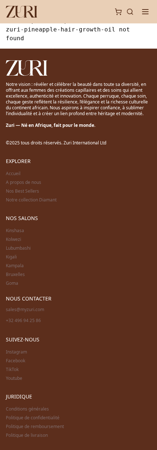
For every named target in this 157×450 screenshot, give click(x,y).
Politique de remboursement (35, 427)
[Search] (130, 11)
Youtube (14, 378)
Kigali (11, 257)
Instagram (16, 352)
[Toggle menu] (145, 12)
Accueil (13, 174)
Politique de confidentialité (33, 418)
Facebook (15, 361)
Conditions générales (27, 409)
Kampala (15, 266)
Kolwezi (13, 239)
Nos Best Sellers (22, 191)
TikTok (12, 370)
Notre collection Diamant (31, 200)
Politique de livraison (27, 435)
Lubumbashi (18, 248)
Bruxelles (15, 274)
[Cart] (118, 12)
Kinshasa (15, 231)
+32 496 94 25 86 (23, 320)
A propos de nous (23, 182)
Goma (12, 283)
